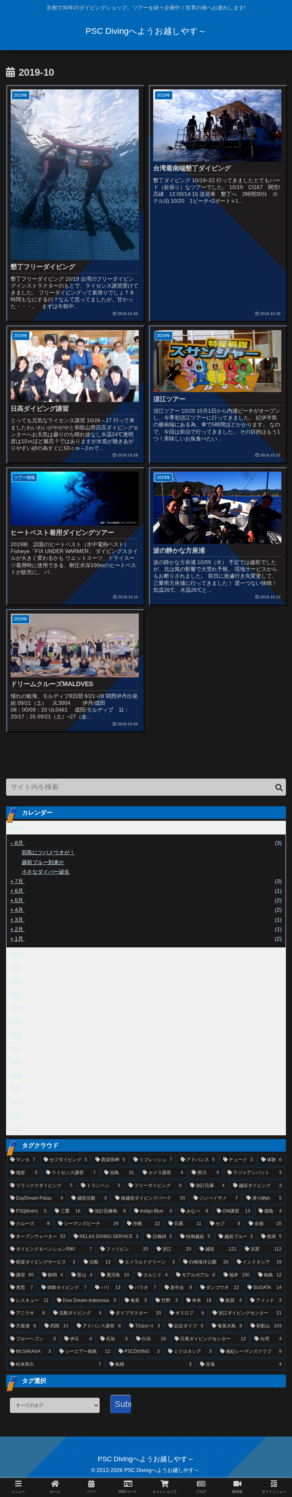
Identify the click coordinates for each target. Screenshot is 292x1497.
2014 (16, 1101)
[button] (279, 788)
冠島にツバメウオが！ (48, 852)
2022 (16, 995)
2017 (16, 1061)
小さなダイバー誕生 (46, 872)
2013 (16, 1115)
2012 (16, 1128)
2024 (16, 968)
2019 (16, 1034)
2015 (16, 1088)
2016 (16, 1075)
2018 (16, 1048)
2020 (16, 1021)
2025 (16, 954)
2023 (16, 981)
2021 (16, 1008)
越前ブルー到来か (43, 862)
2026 (16, 827)
